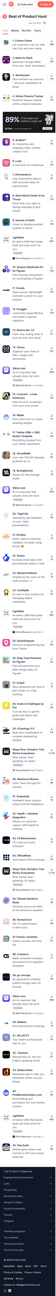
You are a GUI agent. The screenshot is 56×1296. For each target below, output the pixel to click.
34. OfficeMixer (21, 855)
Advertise (8, 1278)
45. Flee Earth (20, 1145)
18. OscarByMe (21, 453)
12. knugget (19, 309)
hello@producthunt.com (28, 1284)
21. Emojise (19, 534)
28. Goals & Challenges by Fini (28, 705)
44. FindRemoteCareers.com (27, 1092)
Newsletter (9, 1266)
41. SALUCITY (20, 1035)
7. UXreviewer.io (21, 174)
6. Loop (16, 161)
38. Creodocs (20, 954)
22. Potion (18, 555)
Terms (43, 1266)
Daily (5, 30)
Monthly (26, 30)
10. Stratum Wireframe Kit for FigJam (27, 268)
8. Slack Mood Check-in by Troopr (28, 197)
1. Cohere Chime (22, 40)
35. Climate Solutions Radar (25, 900)
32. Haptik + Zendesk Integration (25, 815)
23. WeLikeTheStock (24, 573)
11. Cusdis (18, 288)
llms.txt (19, 1278)
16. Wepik (18, 415)
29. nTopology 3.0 (23, 728)
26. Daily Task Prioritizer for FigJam (26, 659)
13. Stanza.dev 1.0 (23, 330)
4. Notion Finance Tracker (27, 96)
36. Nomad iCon (22, 919)
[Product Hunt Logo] (11, 4)
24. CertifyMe (20, 590)
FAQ (36, 1266)
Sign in (47, 4)
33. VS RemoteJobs (24, 838)
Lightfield (18, 237)
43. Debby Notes (22, 1070)
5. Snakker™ (19, 140)
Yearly (37, 30)
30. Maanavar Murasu (25, 779)
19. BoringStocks (22, 470)
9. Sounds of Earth (23, 220)
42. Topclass (20, 1052)
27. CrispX (18, 682)
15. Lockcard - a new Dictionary (24, 396)
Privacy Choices (33, 1272)
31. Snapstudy (20, 796)
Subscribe (27, 4)
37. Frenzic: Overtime (24, 936)
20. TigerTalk (20, 513)
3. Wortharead (20, 75)
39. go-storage (21, 975)
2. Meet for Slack (22, 57)
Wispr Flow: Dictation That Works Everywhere (28, 751)
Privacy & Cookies (13, 1272)
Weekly (15, 30)
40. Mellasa (19, 1022)
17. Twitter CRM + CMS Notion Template (26, 434)
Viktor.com (19, 368)
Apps (20, 1266)
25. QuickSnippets (23, 640)
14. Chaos (18, 347)
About (28, 1266)
